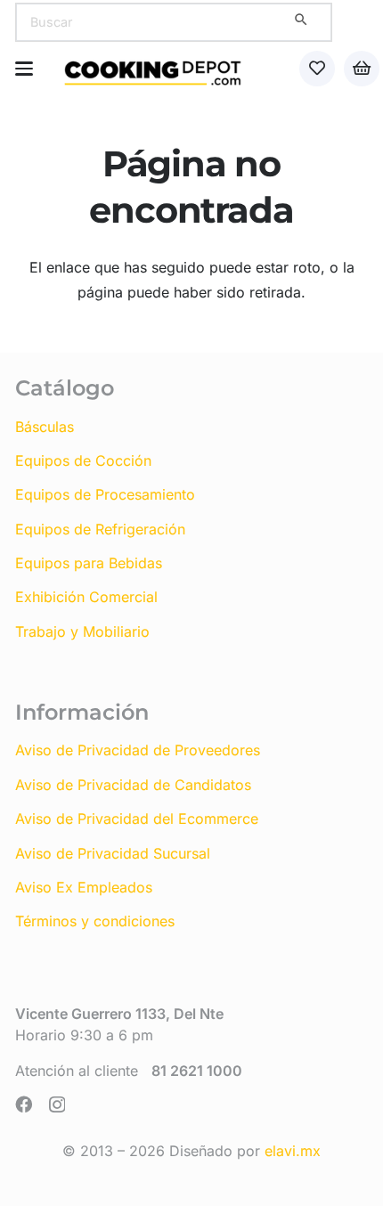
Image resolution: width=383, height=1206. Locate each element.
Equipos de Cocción (83, 460)
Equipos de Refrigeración (100, 529)
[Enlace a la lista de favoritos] (317, 68)
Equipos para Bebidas (88, 563)
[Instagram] (57, 1105)
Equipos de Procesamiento (105, 494)
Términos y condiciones (95, 921)
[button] (24, 68)
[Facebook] (23, 1104)
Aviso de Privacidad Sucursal (112, 853)
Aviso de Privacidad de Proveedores (137, 750)
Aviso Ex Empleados (83, 887)
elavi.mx (293, 1151)
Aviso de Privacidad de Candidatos (133, 785)
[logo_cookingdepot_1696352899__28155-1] (153, 68)
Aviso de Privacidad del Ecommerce (136, 818)
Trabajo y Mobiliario (82, 631)
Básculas (44, 427)
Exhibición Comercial (86, 597)
